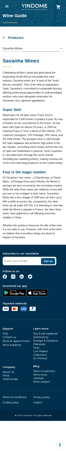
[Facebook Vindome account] (5, 277)
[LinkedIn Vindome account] (22, 277)
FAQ (5, 333)
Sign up (48, 261)
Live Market (40, 351)
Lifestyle (38, 378)
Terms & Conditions (14, 397)
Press (6, 375)
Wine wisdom (41, 381)
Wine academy (12, 345)
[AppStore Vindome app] (37, 295)
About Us (8, 372)
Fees (36, 347)
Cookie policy (11, 402)
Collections (40, 354)
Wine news (40, 374)
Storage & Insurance (45, 340)
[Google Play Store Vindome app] (14, 295)
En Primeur (40, 358)
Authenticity (40, 337)
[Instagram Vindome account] (13, 277)
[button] (33, 48)
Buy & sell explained (45, 333)
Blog (36, 366)
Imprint (37, 402)
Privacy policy (41, 397)
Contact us (9, 337)
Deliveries (39, 344)
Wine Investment (44, 371)
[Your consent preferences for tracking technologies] (59, 444)
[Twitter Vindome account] (30, 277)
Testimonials (10, 379)
